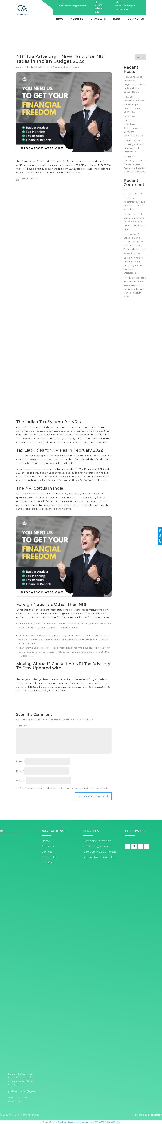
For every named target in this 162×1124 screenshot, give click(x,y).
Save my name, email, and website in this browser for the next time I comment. (64, 788)
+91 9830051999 (123, 5)
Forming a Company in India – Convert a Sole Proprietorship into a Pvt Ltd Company (134, 164)
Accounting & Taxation (98, 846)
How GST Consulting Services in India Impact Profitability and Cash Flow (134, 104)
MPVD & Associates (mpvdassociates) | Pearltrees (135, 281)
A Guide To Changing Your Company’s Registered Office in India (134, 222)
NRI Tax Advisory (53, 67)
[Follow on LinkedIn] (146, 846)
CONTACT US (159, 536)
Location (48, 862)
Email (20, 771)
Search (140, 57)
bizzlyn (127, 194)
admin (22, 67)
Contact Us (136, 19)
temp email (130, 214)
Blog (116, 19)
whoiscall (129, 234)
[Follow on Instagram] (140, 846)
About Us (77, 19)
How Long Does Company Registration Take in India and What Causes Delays (134, 84)
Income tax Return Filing (99, 857)
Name (20, 761)
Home (59, 19)
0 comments (71, 67)
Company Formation (97, 840)
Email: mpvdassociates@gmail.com (73, 1122)
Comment (22, 725)
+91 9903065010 (15, 1097)
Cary (126, 257)
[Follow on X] (134, 846)
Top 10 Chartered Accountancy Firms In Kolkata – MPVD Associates (134, 202)
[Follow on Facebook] (127, 846)
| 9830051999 (113, 1122)
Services (96, 19)
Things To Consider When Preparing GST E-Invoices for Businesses (133, 265)
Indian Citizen (27, 493)
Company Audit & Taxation (100, 851)
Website (20, 780)
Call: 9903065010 (98, 1122)
